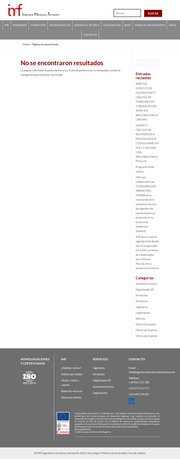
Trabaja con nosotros (149, 25)
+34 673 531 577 (139, 388)
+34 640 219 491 (139, 394)
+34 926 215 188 (139, 382)
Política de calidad (71, 374)
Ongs (172, 25)
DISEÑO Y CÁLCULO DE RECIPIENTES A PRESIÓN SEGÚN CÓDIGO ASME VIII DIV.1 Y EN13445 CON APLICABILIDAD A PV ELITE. (147, 143)
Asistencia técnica (86, 25)
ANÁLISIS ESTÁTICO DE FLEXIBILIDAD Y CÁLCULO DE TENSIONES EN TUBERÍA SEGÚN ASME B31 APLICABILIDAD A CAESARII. (147, 101)
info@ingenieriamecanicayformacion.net (152, 372)
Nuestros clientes (71, 397)
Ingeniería (20, 25)
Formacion (142, 295)
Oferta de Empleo (146, 324)
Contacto (90, 34)
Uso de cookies (137, 453)
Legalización (112, 25)
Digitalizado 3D (59, 25)
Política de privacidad (114, 453)
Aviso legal (93, 453)
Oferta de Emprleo (146, 330)
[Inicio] (45, 10)
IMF (7, 25)
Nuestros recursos (71, 391)
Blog (127, 25)
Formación (38, 25)
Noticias (140, 318)
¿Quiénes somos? (71, 367)
